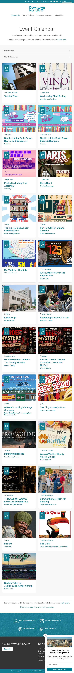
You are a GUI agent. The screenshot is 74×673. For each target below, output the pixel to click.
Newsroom (23, 671)
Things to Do (15, 15)
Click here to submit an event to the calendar (37, 607)
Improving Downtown (45, 15)
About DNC (59, 15)
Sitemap (29, 671)
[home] (37, 9)
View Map (27, 2)
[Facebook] (51, 2)
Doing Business (28, 15)
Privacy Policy (15, 671)
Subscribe (7, 649)
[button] (37, 50)
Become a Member (37, 2)
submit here (61, 39)
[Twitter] (54, 2)
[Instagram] (60, 2)
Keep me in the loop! (59, 669)
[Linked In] (57, 2)
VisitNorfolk (65, 603)
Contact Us (46, 2)
